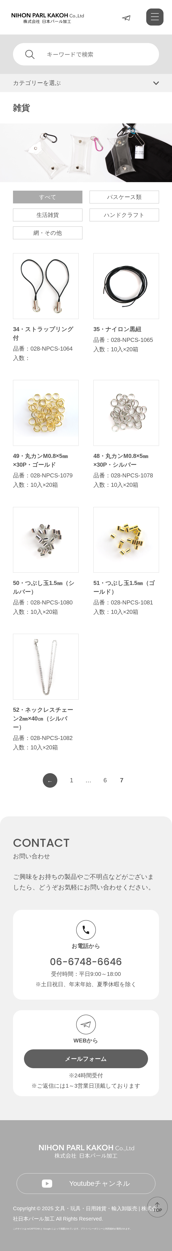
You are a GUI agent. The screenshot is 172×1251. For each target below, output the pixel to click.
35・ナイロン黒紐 (117, 329)
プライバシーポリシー (92, 1228)
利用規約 (109, 1228)
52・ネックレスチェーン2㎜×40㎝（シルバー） (43, 718)
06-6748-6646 (86, 961)
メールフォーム (86, 1058)
